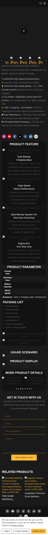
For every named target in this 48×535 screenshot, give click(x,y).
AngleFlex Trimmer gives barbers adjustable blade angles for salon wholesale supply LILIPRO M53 (35, 495)
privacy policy (18, 525)
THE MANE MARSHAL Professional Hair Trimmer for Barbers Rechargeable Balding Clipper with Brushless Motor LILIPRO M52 (12, 498)
